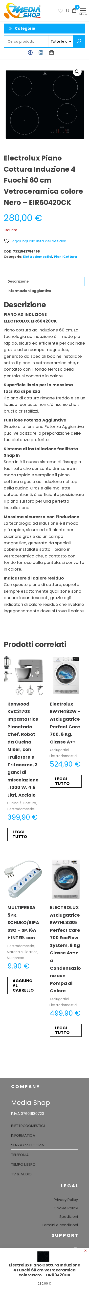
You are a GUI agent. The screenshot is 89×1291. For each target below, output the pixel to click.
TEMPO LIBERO (23, 1164)
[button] (77, 71)
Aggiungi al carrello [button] (23, 985)
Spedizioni (68, 1216)
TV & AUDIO (21, 1174)
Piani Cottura (65, 257)
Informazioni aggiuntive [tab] (29, 291)
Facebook (30, 53)
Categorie (25, 28)
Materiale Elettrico (22, 952)
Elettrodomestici (37, 257)
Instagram (41, 53)
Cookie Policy (66, 1208)
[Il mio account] (67, 10)
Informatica (23, 1135)
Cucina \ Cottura (21, 803)
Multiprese (15, 958)
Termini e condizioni (60, 1224)
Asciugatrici (59, 750)
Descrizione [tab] (18, 281)
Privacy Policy (66, 1199)
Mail (51, 53)
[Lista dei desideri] (61, 10)
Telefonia (20, 1154)
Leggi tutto (20, 834)
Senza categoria (27, 1145)
